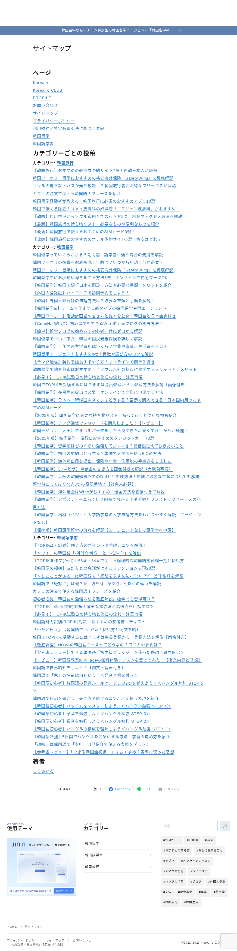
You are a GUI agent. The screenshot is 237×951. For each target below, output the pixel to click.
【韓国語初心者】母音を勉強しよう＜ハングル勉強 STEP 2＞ (91, 721)
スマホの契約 (174, 871)
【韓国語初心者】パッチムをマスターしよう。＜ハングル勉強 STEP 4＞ (102, 706)
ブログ (197, 881)
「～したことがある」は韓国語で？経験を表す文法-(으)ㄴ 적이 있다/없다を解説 (108, 576)
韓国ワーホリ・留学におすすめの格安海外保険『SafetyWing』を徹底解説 (103, 178)
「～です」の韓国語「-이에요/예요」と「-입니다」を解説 (87, 553)
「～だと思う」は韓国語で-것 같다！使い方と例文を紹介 (86, 630)
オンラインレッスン (197, 861)
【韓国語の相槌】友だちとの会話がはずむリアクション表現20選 (94, 568)
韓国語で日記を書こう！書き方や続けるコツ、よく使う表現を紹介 (96, 698)
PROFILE (42, 98)
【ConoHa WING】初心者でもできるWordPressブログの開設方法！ (98, 324)
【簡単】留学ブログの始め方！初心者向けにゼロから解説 (87, 331)
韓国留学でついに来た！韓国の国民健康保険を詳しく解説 (87, 339)
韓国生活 (192, 902)
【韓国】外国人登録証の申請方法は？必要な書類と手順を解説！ (94, 301)
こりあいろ (43, 771)
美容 (204, 892)
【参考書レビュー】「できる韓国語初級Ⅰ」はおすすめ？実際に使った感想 (103, 752)
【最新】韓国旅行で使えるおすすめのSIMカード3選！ (84, 232)
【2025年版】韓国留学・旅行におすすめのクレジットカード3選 (93, 438)
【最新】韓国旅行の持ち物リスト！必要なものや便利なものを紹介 (96, 224)
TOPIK (193, 840)
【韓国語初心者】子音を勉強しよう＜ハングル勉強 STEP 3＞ (91, 714)
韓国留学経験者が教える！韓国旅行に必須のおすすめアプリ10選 (94, 201)
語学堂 (220, 892)
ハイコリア (200, 871)
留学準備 (186, 892)
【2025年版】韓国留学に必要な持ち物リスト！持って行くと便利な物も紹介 (105, 415)
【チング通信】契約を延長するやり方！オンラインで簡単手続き (94, 362)
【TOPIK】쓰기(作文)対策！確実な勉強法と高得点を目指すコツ (93, 607)
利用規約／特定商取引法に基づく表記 (68, 128)
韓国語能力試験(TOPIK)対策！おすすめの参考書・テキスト (89, 622)
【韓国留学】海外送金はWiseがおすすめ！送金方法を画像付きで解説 (99, 492)
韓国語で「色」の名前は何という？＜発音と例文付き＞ (85, 675)
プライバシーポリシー (54, 121)
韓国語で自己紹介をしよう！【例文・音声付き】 (79, 668)
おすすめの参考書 (177, 850)
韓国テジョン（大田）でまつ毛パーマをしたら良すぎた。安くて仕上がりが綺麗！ (110, 431)
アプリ (170, 861)
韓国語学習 (43, 144)
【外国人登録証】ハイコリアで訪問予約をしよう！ (81, 293)
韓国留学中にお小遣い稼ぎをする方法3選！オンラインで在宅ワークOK (100, 278)
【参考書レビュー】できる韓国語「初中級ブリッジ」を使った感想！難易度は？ (108, 652)
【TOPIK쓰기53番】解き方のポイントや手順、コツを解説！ (90, 545)
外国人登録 (217, 881)
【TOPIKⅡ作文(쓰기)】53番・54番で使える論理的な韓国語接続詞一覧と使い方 (108, 561)
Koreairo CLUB (47, 90)
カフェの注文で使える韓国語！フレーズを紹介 (77, 194)
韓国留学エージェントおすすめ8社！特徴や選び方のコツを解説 (93, 354)
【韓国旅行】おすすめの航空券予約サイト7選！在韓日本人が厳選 (95, 171)
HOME (12, 926)
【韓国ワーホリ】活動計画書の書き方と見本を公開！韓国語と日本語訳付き (104, 316)
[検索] (225, 826)
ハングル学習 (174, 881)
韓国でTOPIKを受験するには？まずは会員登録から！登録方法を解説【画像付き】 (111, 385)
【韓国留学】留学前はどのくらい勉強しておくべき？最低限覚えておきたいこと (108, 446)
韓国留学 (41, 136)
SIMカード (172, 840)
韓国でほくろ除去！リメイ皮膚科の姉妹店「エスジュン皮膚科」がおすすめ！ (106, 209)
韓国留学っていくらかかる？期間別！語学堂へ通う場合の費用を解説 (98, 255)
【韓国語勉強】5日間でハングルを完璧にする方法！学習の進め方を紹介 (101, 737)
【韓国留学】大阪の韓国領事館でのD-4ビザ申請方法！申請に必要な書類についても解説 (116, 477)
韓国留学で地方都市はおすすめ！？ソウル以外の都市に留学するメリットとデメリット (115, 369)
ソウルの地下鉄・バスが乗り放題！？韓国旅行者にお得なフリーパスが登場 (104, 186)
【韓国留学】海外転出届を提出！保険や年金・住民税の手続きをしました (102, 461)
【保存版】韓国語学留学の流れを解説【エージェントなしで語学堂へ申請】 (104, 530)
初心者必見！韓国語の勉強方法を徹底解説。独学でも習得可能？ (94, 599)
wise (210, 840)
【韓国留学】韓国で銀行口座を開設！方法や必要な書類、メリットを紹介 (102, 285)
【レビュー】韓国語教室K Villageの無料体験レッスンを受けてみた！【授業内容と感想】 (117, 660)
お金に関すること (210, 850)
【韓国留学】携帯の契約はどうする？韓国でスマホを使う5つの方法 (97, 453)
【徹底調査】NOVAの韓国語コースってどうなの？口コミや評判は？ (97, 645)
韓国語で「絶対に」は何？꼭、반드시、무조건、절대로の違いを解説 (97, 584)
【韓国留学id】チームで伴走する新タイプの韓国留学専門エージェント (100, 308)
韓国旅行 (65, 163)
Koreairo (41, 83)
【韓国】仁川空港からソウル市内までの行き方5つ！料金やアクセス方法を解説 (107, 216)
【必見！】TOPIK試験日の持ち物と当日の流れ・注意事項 (88, 377)
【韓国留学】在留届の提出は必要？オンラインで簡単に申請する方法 (98, 392)
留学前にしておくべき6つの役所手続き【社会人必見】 (84, 484)
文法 (168, 892)
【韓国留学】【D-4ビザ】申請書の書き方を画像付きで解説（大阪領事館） (103, 469)
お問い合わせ (45, 105)
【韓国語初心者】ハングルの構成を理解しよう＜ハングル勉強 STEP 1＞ (102, 729)
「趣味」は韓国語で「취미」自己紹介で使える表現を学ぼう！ (91, 744)
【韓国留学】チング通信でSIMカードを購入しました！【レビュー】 (98, 423)
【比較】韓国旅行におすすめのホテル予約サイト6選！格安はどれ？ (97, 239)
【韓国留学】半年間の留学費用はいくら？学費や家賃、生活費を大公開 (100, 346)
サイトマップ (45, 113)
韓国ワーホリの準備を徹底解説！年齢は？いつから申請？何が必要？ (98, 262)
